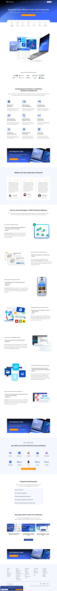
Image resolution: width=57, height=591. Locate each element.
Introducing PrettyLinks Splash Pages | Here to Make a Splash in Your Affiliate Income (28, 534)
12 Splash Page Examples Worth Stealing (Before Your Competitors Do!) (14, 534)
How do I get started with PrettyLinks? (23, 496)
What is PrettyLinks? (19, 489)
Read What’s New (28, 539)
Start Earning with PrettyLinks (28, 15)
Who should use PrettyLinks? (21, 493)
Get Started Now (14, 159)
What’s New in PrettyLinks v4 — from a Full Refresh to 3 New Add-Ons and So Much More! (43, 534)
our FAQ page (28, 486)
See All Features (22, 159)
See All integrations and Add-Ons (28, 468)
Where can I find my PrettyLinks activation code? (25, 503)
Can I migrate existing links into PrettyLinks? (24, 499)
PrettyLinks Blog (26, 517)
